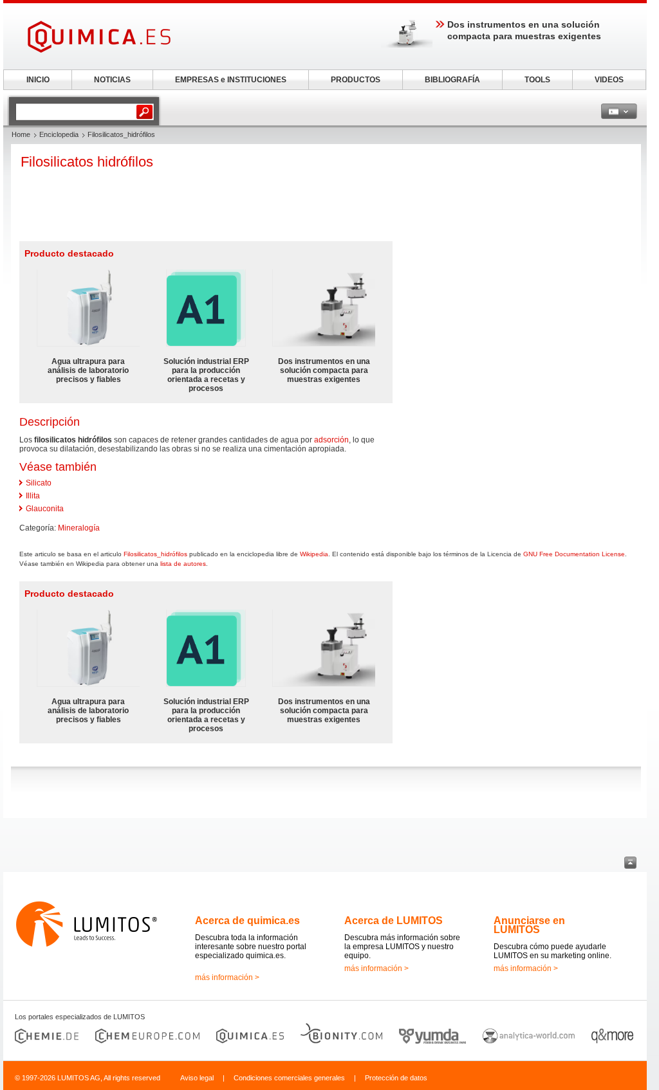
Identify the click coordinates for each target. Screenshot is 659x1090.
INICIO (38, 79)
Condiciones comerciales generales (289, 1078)
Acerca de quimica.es (247, 920)
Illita (33, 495)
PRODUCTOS (355, 79)
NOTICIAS (112, 79)
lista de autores (183, 563)
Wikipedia (314, 554)
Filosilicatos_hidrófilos (155, 554)
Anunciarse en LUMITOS (529, 925)
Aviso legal (197, 1078)
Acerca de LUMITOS (393, 920)
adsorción (331, 439)
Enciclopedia (59, 134)
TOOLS (537, 79)
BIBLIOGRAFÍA (452, 79)
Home (21, 134)
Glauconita (45, 508)
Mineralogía (79, 527)
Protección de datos (396, 1078)
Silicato (38, 482)
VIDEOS (609, 79)
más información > (227, 977)
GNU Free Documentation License (574, 554)
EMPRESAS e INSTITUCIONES (230, 79)
